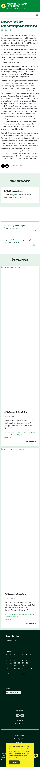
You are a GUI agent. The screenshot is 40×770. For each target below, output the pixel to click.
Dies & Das (7, 614)
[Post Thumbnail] (20, 337)
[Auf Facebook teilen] (3, 166)
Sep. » (24, 674)
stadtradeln (8, 437)
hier (17, 758)
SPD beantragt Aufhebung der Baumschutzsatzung (20, 228)
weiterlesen (31, 441)
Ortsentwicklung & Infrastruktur (25, 432)
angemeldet (15, 195)
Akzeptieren (14, 762)
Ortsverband (8, 435)
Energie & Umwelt (18, 165)
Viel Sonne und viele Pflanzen (15, 594)
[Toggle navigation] (37, 15)
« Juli (7, 674)
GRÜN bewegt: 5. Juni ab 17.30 (15, 412)
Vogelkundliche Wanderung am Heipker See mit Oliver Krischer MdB (20, 242)
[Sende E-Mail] (7, 166)
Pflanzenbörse (9, 619)
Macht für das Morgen (16, 9)
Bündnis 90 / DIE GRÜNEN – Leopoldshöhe (18, 5)
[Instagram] (22, 715)
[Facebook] (18, 715)
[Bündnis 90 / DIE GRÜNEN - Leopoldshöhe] (3, 6)
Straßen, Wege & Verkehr (19, 435)
